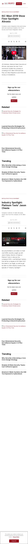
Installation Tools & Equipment (10, 11)
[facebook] (9, 41)
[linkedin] (11, 41)
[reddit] (16, 41)
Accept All (14, 541)
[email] (19, 41)
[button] (3, 4)
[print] (25, 41)
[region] (14, 538)
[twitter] (14, 41)
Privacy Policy (16, 537)
